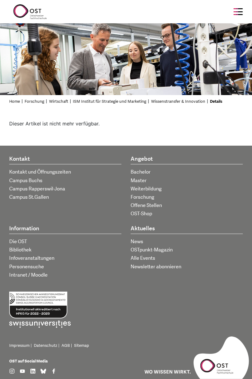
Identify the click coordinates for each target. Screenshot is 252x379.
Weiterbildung (146, 189)
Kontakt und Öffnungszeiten (40, 172)
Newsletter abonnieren (156, 266)
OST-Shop (141, 213)
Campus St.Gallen (29, 197)
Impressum (19, 345)
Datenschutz (45, 345)
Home (14, 101)
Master (139, 180)
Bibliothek (20, 250)
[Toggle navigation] (238, 11)
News (137, 241)
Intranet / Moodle (28, 275)
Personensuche (26, 266)
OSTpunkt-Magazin (152, 250)
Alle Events (143, 258)
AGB (65, 345)
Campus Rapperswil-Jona (37, 189)
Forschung (34, 101)
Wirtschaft (58, 101)
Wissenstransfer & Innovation (178, 101)
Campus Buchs (25, 180)
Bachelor (141, 172)
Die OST (18, 241)
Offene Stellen (146, 205)
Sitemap (81, 345)
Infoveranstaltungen (31, 258)
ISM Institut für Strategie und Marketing (109, 101)
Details (216, 101)
